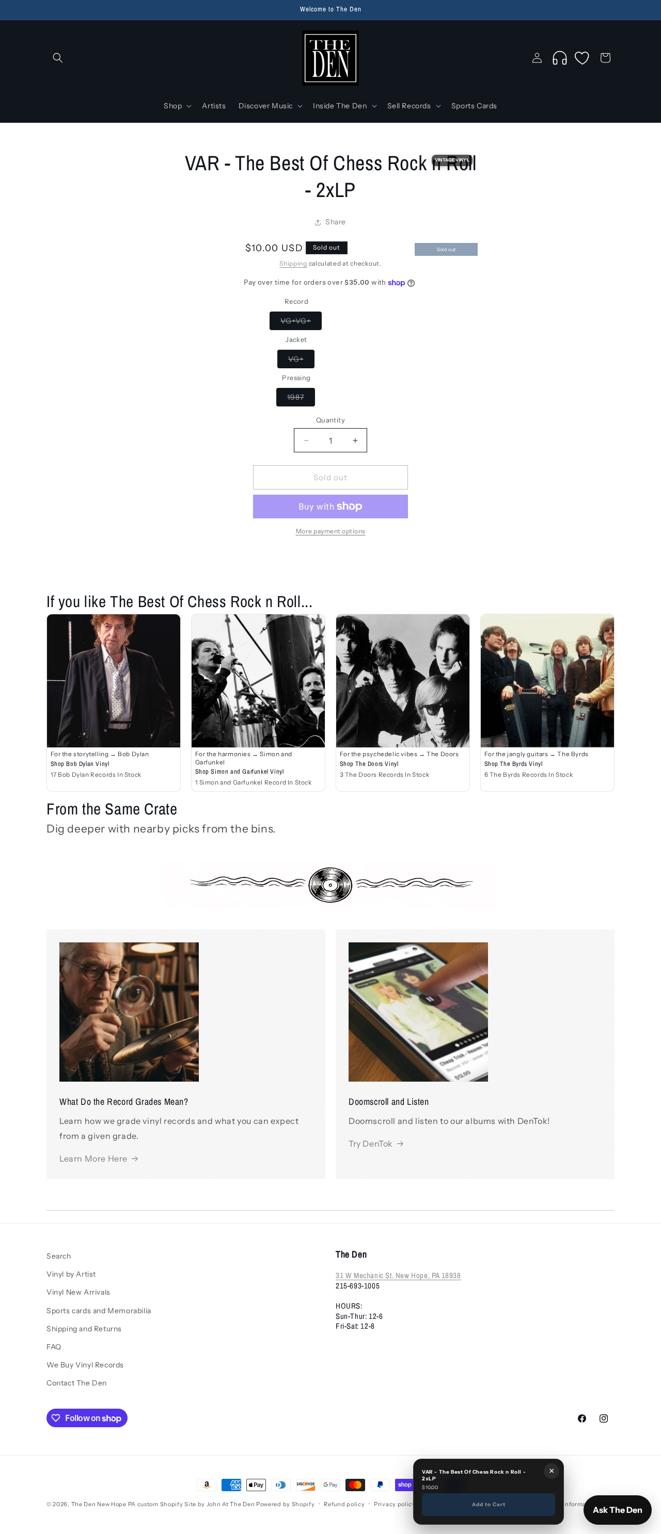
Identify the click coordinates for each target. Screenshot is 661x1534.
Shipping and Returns (84, 1328)
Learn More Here (93, 1158)
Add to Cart (489, 1504)
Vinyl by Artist (71, 1274)
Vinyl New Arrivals (78, 1292)
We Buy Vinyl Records (85, 1364)
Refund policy (344, 1504)
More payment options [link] (331, 531)
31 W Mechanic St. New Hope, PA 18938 (398, 1275)
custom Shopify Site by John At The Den (196, 1504)
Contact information (568, 1504)
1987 (301, 399)
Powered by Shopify (285, 1504)
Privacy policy (395, 1504)
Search (58, 1256)
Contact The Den (76, 1383)
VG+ (301, 361)
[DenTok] (559, 57)
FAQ (53, 1346)
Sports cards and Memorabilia (98, 1310)
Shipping (293, 263)
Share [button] (335, 221)
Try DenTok (371, 1143)
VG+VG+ (301, 323)
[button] (57, 57)
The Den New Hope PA (103, 1504)
